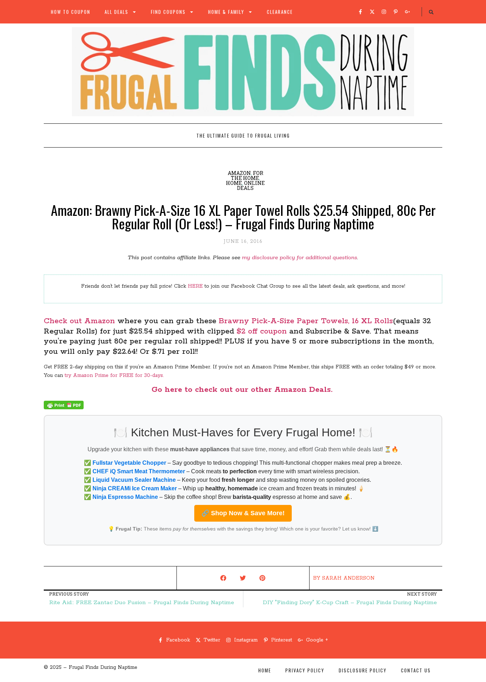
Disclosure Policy (363, 670)
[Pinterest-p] (396, 12)
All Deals (116, 11)
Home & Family (226, 11)
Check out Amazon (79, 321)
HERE (195, 286)
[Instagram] (384, 12)
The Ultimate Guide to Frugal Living (243, 135)
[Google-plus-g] (407, 12)
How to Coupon (70, 11)
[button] (431, 12)
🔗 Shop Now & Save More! (243, 513)
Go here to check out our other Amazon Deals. (243, 390)
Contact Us (416, 670)
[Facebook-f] (360, 12)
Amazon (239, 173)
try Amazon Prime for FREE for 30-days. (114, 375)
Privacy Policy (304, 670)
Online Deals (251, 185)
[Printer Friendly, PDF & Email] (64, 408)
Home (234, 183)
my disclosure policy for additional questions (299, 257)
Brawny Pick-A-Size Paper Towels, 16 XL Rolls (306, 321)
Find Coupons (168, 11)
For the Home (247, 175)
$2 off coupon (260, 331)
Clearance (280, 11)
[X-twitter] (372, 12)
